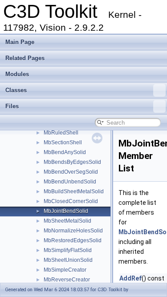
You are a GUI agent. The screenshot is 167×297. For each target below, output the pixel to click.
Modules (17, 74)
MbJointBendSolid (66, 211)
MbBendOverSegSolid (71, 172)
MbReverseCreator (67, 280)
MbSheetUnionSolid (68, 260)
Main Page (19, 42)
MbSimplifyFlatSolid (68, 250)
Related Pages (25, 58)
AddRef (130, 278)
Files (12, 106)
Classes (16, 90)
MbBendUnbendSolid (70, 182)
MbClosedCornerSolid (71, 201)
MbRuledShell (61, 133)
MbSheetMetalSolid (67, 221)
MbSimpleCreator (65, 270)
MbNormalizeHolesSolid (73, 231)
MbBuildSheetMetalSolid (74, 191)
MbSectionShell (63, 142)
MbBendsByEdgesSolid (72, 162)
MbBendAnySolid (65, 152)
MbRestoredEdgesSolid (73, 240)
